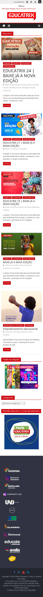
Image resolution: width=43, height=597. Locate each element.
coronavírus (9, 332)
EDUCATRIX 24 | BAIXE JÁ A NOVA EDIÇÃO (19, 75)
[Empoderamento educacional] (21, 292)
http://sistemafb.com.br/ (12, 518)
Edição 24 (16, 63)
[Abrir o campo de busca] (39, 25)
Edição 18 (7, 259)
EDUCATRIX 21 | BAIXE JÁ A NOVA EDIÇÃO (19, 144)
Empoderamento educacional (20, 328)
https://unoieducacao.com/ (12, 502)
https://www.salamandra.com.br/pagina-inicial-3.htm (12, 526)
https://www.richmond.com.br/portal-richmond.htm (12, 534)
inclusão (32, 88)
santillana (6, 210)
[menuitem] (27, 1)
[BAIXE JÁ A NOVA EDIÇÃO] (21, 234)
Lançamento (26, 63)
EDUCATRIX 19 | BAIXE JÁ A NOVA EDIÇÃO (19, 202)
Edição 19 (7, 197)
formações (28, 265)
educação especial (25, 85)
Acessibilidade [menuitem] (19, 2)
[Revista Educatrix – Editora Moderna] (3, 25)
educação (15, 85)
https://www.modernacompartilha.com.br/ (12, 494)
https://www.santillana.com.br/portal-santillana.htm (12, 486)
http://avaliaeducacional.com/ (12, 551)
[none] (31, 2)
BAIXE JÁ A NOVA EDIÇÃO (17, 262)
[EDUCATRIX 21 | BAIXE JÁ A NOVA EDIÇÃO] (21, 115)
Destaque (7, 63)
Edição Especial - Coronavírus (13, 325)
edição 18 (8, 207)
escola (18, 88)
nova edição (16, 268)
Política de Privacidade (27, 590)
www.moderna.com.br (12, 470)
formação (6, 335)
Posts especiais (9, 66)
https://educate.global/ (12, 542)
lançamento (23, 149)
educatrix (12, 88)
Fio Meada (29, 325)
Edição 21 (8, 149)
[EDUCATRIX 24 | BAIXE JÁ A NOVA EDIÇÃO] (21, 39)
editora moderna (18, 207)
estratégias (25, 88)
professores (7, 91)
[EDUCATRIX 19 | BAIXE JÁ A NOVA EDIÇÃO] (21, 173)
